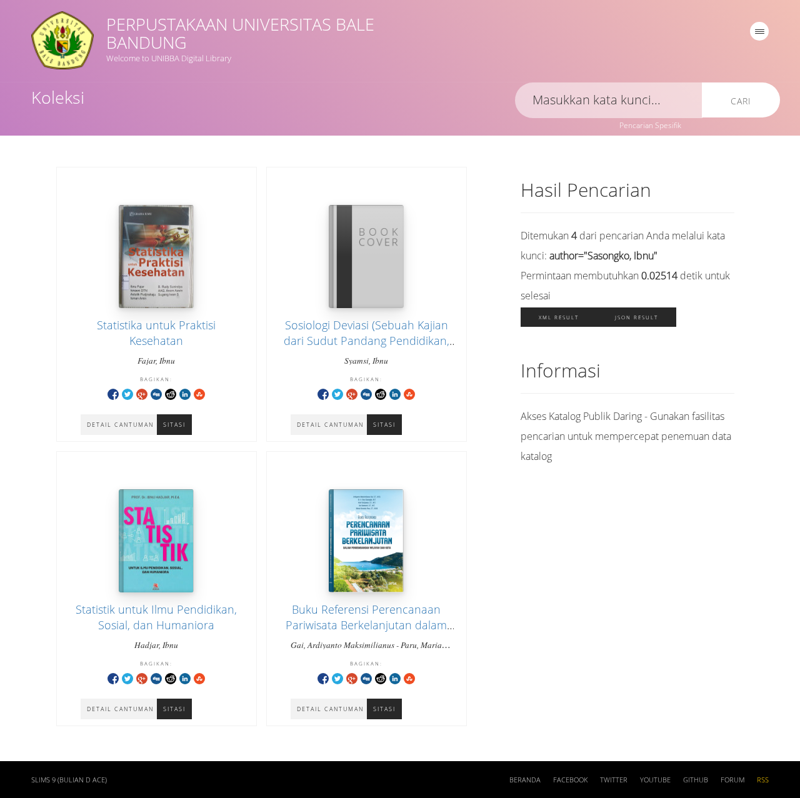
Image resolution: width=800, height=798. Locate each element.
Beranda (525, 780)
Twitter (614, 780)
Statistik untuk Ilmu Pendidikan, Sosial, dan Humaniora (156, 617)
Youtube (655, 780)
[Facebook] (113, 393)
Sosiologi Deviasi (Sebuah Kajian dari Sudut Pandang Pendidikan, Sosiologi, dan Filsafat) (366, 340)
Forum (732, 780)
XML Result (559, 317)
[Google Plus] (142, 393)
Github (695, 780)
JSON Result (636, 317)
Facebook (570, 780)
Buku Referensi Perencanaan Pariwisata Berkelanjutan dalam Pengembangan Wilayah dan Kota (366, 625)
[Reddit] (170, 393)
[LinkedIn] (185, 393)
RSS (763, 780)
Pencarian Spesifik (650, 125)
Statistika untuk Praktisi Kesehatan (156, 332)
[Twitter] (127, 393)
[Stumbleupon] (199, 393)
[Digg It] (156, 393)
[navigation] (759, 31)
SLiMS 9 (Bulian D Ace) (69, 780)
